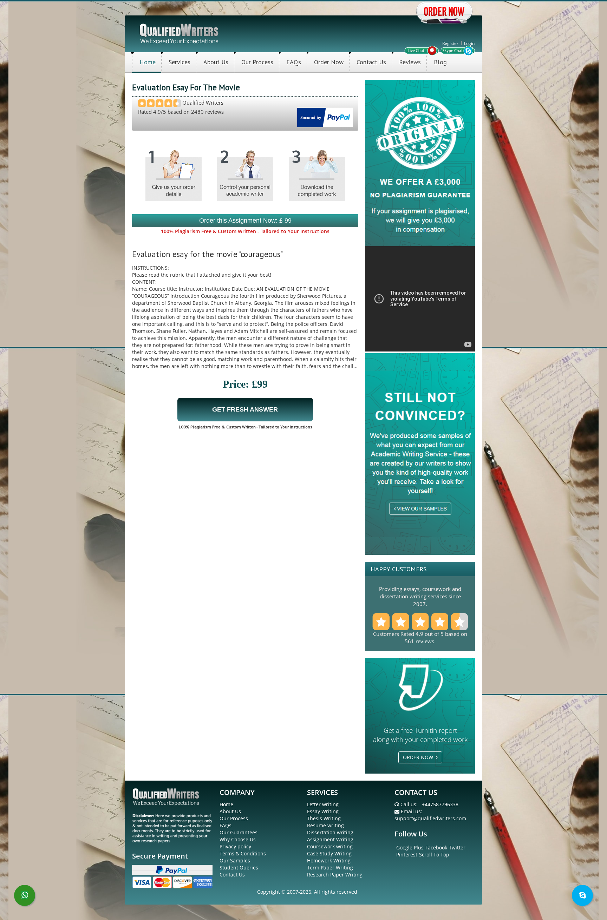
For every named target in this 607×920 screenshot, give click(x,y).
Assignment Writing (330, 839)
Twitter (457, 847)
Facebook (436, 847)
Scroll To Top (434, 854)
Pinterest (406, 854)
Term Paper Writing (330, 867)
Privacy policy (235, 846)
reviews (425, 641)
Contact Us (371, 62)
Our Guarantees (238, 832)
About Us (215, 62)
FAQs (293, 62)
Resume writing (325, 825)
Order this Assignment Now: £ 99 (245, 220)
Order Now (329, 62)
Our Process (257, 62)
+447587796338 (440, 804)
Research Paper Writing (335, 874)
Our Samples (235, 860)
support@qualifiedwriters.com (430, 818)
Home (147, 62)
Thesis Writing (324, 818)
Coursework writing (330, 846)
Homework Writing (329, 860)
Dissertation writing (330, 832)
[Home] (179, 33)
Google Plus (410, 847)
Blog (440, 62)
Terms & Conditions (243, 853)
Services (179, 62)
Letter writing (323, 804)
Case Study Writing (329, 853)
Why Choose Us (238, 839)
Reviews (410, 62)
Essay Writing (323, 811)
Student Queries (239, 867)
